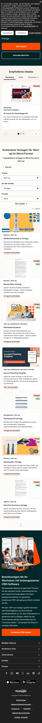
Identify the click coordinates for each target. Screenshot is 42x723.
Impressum (15, 709)
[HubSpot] (21, 691)
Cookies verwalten (35, 33)
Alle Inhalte (21, 46)
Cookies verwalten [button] (21, 717)
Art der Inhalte (8, 184)
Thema (4, 173)
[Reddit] (33, 673)
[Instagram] (12, 673)
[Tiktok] (39, 673)
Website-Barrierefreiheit (21, 713)
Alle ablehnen (22, 33)
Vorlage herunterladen (12, 253)
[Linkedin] (28, 673)
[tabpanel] (21, 110)
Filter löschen (20, 203)
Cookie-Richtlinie (29, 26)
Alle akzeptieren (7, 33)
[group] (21, 106)
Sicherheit (27, 709)
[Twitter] (23, 673)
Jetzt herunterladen (11, 387)
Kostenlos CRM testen (21, 632)
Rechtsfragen (21, 700)
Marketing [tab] (9, 77)
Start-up (8, 167)
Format (5, 194)
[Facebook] (6, 673)
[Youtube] (17, 673)
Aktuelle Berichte (21, 55)
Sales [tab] (21, 77)
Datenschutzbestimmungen (21, 704)
